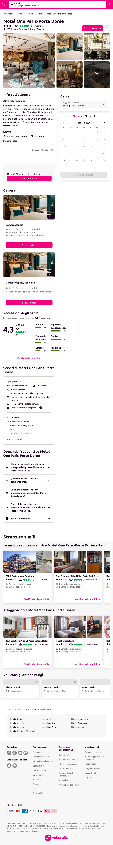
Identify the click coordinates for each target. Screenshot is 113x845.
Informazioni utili (66, 769)
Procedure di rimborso (68, 759)
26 (77, 160)
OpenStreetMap (48, 150)
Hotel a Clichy (47, 719)
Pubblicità (37, 779)
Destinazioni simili (42, 709)
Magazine (89, 777)
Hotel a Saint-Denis (49, 727)
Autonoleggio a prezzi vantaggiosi (94, 758)
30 (104, 160)
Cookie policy (38, 766)
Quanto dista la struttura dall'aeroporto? (24, 480)
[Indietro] (64, 122)
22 (97, 153)
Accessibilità (64, 780)
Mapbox (36, 150)
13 (84, 146)
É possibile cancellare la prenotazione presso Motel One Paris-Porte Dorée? (28, 507)
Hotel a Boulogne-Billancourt (22, 731)
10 (64, 146)
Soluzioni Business (41, 793)
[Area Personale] (109, 4)
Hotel (19, 14)
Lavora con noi (39, 775)
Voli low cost (90, 764)
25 (70, 160)
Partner (36, 784)
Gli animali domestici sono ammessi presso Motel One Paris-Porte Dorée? (29, 493)
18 (70, 153)
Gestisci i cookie (39, 770)
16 (104, 146)
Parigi (40, 14)
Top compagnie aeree (94, 752)
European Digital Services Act (66, 774)
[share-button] (107, 28)
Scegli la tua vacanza (93, 768)
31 (64, 167)
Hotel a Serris (16, 719)
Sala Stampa (38, 788)
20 (84, 153)
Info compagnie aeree (68, 764)
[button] (29, 60)
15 (97, 146)
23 (104, 153)
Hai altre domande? (21, 518)
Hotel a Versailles (17, 723)
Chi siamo (37, 752)
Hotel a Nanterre (17, 727)
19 (77, 153)
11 (70, 146)
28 (91, 160)
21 (91, 153)
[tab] (19, 709)
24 (64, 160)
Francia (30, 14)
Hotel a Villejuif (77, 727)
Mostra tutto (10, 141)
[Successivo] (104, 122)
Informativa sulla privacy (43, 761)
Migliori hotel (90, 773)
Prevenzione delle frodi (69, 785)
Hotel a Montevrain (79, 719)
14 (91, 146)
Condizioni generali (41, 757)
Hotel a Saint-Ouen (49, 723)
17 (64, 153)
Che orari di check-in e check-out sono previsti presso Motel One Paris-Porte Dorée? (28, 467)
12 (77, 146)
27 (84, 160)
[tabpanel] (56, 725)
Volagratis (8, 14)
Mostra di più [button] (13, 439)
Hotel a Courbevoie (79, 723)
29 (97, 160)
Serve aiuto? (64, 755)
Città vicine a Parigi (19, 709)
